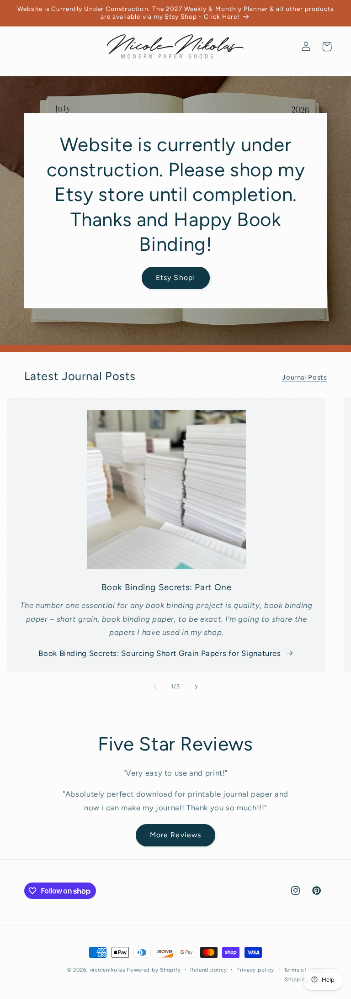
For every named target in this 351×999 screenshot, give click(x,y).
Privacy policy (255, 970)
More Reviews (175, 834)
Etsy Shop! (176, 277)
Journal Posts (304, 377)
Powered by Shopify (154, 970)
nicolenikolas (107, 970)
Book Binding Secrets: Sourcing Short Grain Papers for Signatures (159, 653)
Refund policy (208, 970)
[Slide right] (196, 687)
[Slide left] (155, 687)
